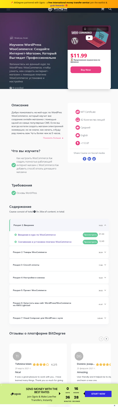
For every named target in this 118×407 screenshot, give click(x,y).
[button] (104, 8)
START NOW (98, 393)
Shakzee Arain (21, 38)
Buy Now (86, 69)
